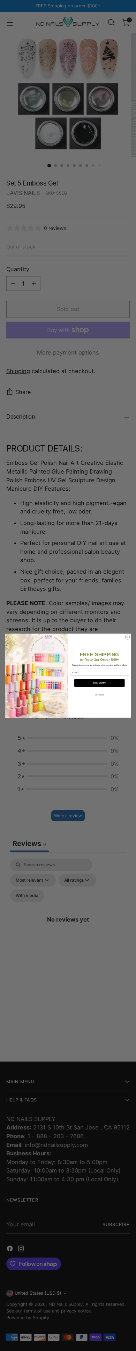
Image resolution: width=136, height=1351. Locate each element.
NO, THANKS (99, 694)
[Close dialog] (127, 637)
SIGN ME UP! (99, 683)
